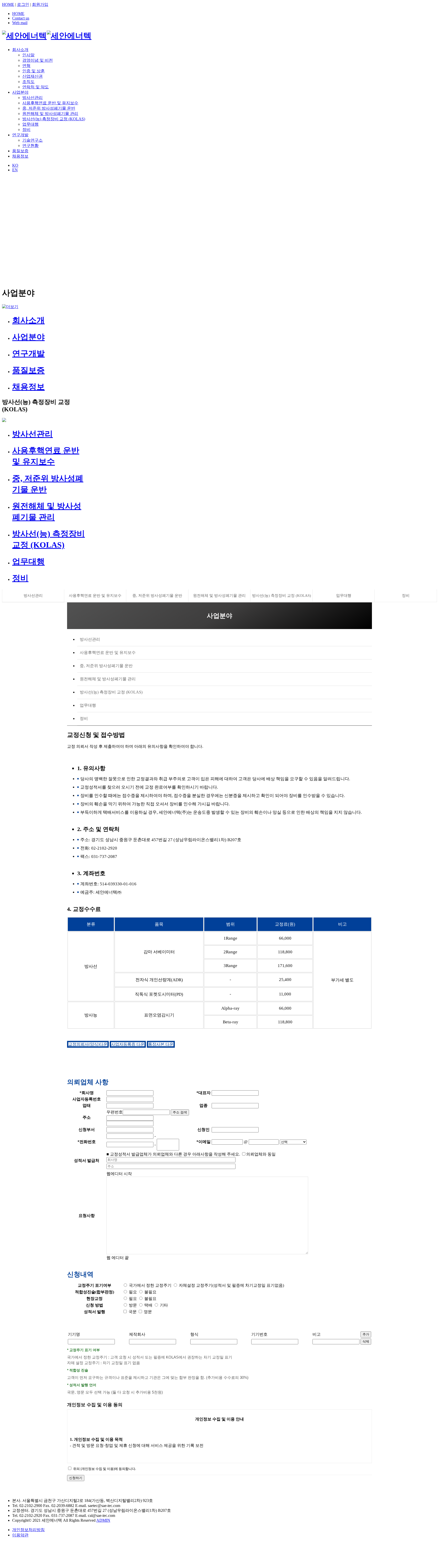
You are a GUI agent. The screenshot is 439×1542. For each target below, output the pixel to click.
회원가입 (40, 4)
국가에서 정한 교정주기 (149, 1285)
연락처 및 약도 (35, 87)
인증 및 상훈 (33, 71)
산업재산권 (32, 76)
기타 (163, 1305)
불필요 (149, 1292)
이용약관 (20, 1535)
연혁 (26, 65)
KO (15, 165)
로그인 (23, 4)
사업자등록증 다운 (128, 1044)
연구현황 (30, 145)
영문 (147, 1312)
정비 (26, 129)
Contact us (20, 18)
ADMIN (103, 1520)
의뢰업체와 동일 (261, 1154)
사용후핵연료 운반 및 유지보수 (50, 103)
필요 (132, 1292)
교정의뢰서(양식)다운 (87, 1044)
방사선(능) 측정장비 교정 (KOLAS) (53, 119)
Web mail (19, 23)
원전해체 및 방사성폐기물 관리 (50, 113)
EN (15, 170)
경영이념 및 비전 (37, 60)
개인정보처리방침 (28, 1530)
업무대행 (30, 124)
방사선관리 (32, 97)
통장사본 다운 (161, 1044)
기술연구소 (32, 140)
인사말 (28, 55)
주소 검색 (180, 1112)
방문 (132, 1305)
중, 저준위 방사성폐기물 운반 (48, 108)
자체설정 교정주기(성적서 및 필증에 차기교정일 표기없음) (231, 1285)
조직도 (28, 81)
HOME (8, 4)
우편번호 (114, 1112)
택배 (147, 1305)
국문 (132, 1312)
